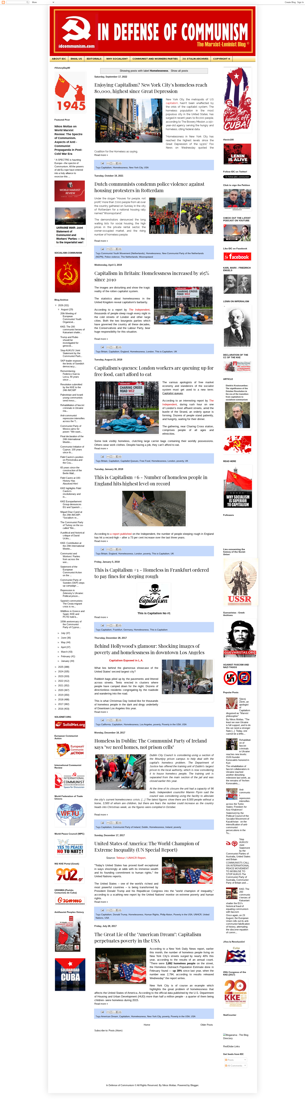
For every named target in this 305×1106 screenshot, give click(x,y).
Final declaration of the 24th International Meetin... (72, 439)
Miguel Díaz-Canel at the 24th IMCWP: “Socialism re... (71, 515)
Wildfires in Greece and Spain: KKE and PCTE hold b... (72, 614)
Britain (104, 351)
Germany (128, 630)
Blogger (194, 1085)
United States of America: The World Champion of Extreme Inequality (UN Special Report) (146, 846)
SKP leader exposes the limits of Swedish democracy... (72, 363)
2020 (61, 690)
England (125, 351)
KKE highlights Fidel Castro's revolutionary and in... (70, 492)
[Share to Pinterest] (120, 163)
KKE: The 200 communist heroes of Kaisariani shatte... (72, 329)
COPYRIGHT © (221, 58)
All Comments (234, 1065)
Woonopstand (146, 257)
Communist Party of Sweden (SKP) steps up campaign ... (72, 583)
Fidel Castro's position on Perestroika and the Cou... (71, 460)
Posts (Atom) (115, 1030)
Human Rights (152, 914)
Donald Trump (120, 914)
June (64, 637)
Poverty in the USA (171, 724)
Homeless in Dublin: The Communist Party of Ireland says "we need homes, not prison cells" (150, 743)
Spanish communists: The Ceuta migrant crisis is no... (71, 603)
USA (146, 167)
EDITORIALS (94, 58)
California (106, 724)
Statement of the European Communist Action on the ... (71, 571)
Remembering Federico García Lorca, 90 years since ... (70, 375)
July (63, 633)
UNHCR (198, 914)
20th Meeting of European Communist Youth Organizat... (70, 317)
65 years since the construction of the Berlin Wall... (71, 470)
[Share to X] (114, 163)
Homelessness (120, 167)
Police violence (112, 257)
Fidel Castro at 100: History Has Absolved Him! (70, 481)
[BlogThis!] (111, 163)
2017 (61, 704)
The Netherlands (129, 257)
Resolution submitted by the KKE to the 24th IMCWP (71, 387)
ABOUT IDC (59, 58)
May (63, 642)
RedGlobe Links (231, 1046)
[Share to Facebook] (117, 163)
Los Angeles (146, 724)
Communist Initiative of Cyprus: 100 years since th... (72, 449)
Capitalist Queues (129, 461)
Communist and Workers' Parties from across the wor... (70, 557)
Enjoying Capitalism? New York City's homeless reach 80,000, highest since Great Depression (150, 88)
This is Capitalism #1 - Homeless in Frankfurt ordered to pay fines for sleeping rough (151, 573)
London (150, 351)
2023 (61, 676)
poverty (180, 461)
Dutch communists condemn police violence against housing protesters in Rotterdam (149, 187)
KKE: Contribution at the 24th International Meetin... (72, 546)
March (64, 651)
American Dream (109, 1016)
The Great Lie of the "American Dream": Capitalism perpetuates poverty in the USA (147, 937)
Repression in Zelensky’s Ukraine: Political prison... (71, 593)
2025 (61, 666)
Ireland (168, 827)
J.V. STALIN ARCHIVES (195, 58)
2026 (61, 305)
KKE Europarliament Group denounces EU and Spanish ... (71, 504)
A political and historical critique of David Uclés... (72, 535)
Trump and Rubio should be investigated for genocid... (69, 341)
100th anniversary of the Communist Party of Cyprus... (70, 624)
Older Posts (206, 1024)
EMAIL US (76, 58)
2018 (61, 699)
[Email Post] (102, 163)
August (65, 309)
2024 (61, 671)
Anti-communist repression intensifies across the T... (72, 418)
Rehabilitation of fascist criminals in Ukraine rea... (72, 408)
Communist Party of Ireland (126, 827)
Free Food (145, 461)
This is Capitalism (164, 351)
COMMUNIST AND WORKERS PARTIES (155, 58)
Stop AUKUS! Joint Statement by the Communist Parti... (71, 353)
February (66, 656)
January (65, 661)
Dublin (145, 827)
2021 (61, 685)
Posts (230, 1060)
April (63, 647)
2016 (61, 708)
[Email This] (108, 163)
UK (175, 351)
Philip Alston (166, 914)
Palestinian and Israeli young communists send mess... (71, 397)
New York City (136, 167)
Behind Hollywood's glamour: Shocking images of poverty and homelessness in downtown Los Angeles (149, 649)
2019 (61, 694)
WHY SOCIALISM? (117, 58)
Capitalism (106, 167)
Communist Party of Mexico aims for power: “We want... (71, 429)
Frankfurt (117, 630)
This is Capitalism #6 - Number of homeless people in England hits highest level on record (150, 480)
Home (147, 1024)
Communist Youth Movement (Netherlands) (123, 253)
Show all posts (179, 70)
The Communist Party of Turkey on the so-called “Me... (71, 525)
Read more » (101, 155)
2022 (61, 680)
